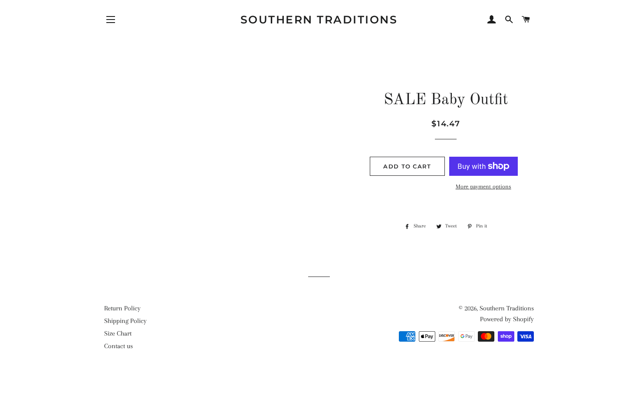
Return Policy (122, 308)
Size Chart (118, 333)
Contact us (118, 346)
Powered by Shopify (507, 319)
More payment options (483, 186)
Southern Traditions (319, 19)
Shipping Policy (125, 321)
